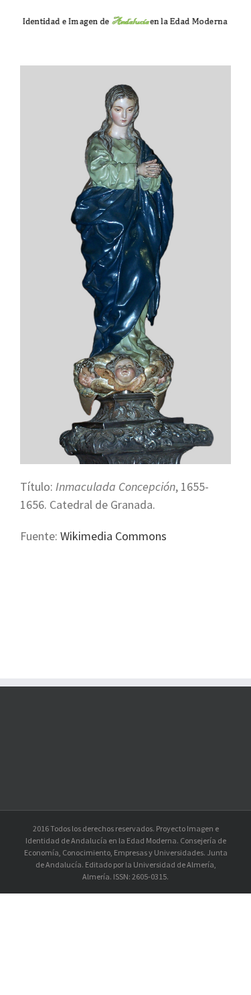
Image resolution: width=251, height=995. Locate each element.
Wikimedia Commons (114, 536)
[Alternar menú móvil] (225, 38)
